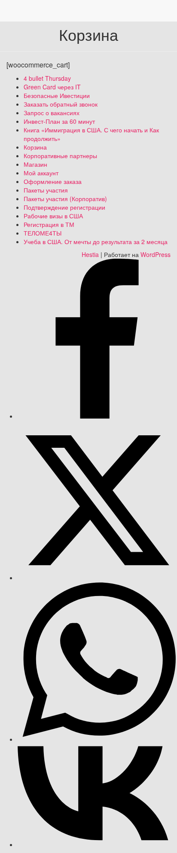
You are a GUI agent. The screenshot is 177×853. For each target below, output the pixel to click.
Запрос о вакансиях (51, 112)
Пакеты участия (46, 190)
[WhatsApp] (97, 739)
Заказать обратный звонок (61, 104)
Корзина (35, 147)
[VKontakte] (97, 844)
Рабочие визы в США (53, 215)
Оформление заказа (53, 181)
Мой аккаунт (41, 172)
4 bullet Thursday (47, 78)
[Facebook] (97, 416)
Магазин (35, 164)
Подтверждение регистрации (64, 207)
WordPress (155, 254)
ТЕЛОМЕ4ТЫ (42, 233)
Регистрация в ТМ (49, 224)
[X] (97, 577)
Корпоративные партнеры (60, 155)
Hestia (90, 254)
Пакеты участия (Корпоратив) (65, 198)
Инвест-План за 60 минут (59, 121)
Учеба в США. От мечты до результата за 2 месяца (96, 241)
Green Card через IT (52, 87)
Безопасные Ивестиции (57, 95)
